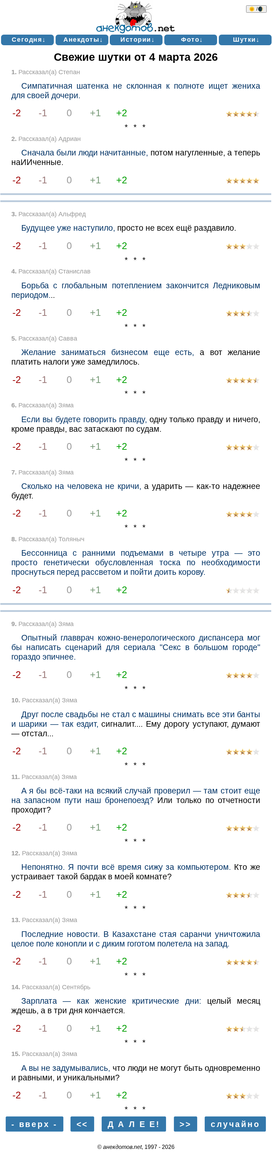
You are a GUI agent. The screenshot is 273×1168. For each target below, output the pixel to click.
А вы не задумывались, (65, 1068)
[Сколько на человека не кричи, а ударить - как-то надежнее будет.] (243, 515)
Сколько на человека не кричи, (81, 486)
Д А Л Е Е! (134, 1124)
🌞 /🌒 (256, 9)
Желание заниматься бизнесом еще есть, (107, 352)
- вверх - (34, 1124)
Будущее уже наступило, (68, 227)
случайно (235, 1124)
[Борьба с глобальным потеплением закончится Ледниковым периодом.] (243, 314)
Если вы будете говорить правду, (84, 419)
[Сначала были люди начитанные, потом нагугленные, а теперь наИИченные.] (243, 181)
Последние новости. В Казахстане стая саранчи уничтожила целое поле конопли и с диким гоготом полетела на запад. (136, 939)
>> (186, 1124)
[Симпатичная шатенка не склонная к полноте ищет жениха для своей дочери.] (243, 114)
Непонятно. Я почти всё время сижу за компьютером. (126, 867)
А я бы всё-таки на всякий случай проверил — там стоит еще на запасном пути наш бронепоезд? (136, 795)
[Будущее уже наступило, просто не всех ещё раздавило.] (243, 247)
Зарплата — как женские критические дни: (111, 1000)
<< (82, 1124)
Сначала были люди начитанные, (84, 152)
